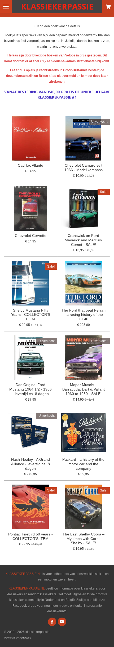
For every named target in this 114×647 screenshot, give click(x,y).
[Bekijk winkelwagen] (108, 6)
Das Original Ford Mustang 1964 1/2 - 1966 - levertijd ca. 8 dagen (30, 389)
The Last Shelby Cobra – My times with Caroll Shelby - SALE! (83, 538)
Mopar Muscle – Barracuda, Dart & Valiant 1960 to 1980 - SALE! (83, 389)
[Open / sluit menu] (6, 6)
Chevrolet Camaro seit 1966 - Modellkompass (83, 167)
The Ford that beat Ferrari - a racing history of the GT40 (84, 314)
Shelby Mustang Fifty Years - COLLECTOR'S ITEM (30, 314)
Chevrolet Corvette (30, 235)
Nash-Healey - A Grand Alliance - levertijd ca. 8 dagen (30, 464)
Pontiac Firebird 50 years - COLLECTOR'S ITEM (30, 536)
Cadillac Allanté (30, 165)
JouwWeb (25, 637)
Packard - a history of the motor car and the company (83, 464)
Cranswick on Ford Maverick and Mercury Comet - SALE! (83, 240)
